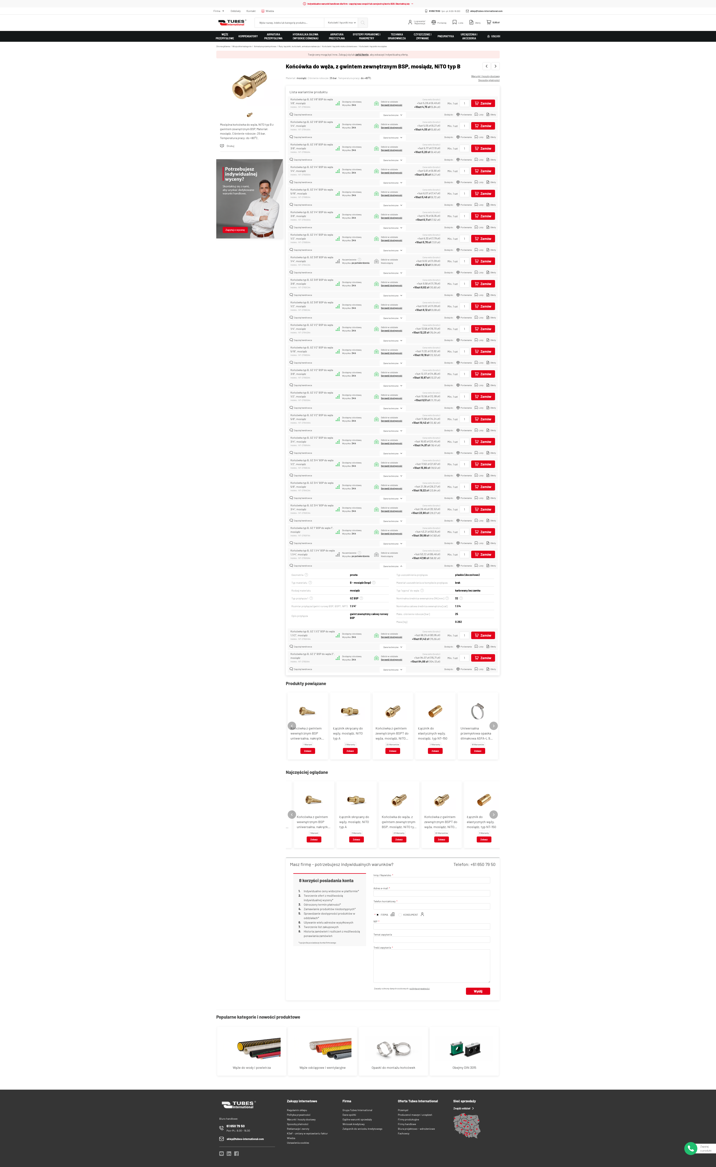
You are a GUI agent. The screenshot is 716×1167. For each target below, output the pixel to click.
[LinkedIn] (229, 1154)
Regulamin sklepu (297, 1110)
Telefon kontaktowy (384, 901)
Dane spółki (349, 1114)
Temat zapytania (382, 934)
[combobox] (341, 23)
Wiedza (270, 10)
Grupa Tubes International (357, 1110)
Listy (481, 114)
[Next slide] (493, 726)
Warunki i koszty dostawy (485, 76)
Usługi (495, 36)
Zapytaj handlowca (303, 114)
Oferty (493, 114)
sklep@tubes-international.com (486, 11)
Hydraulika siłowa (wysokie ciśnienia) (305, 36)
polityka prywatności (419, 988)
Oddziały (236, 10)
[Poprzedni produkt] (487, 66)
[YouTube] (221, 1154)
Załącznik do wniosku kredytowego (362, 1128)
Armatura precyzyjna (337, 36)
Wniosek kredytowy (354, 1124)
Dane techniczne (390, 115)
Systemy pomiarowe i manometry (366, 36)
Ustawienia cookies (298, 1142)
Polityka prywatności (298, 1114)
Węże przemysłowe (225, 36)
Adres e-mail (380, 888)
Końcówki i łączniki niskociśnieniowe (339, 46)
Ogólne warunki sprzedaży (357, 1119)
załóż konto (362, 54)
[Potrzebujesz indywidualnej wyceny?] (249, 199)
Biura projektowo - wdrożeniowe (416, 1128)
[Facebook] (236, 1154)
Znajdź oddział (461, 1108)
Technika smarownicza (397, 36)
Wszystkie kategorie (242, 46)
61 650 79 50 (434, 11)
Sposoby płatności (489, 80)
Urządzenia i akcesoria (469, 36)
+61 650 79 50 (483, 864)
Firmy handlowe (407, 1124)
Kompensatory (248, 36)
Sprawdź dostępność (391, 105)
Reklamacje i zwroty (298, 1128)
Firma (216, 10)
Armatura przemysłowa (273, 36)
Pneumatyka (446, 36)
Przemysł (403, 1110)
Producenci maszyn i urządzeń (415, 1114)
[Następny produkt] (496, 66)
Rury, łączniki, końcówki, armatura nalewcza (299, 46)
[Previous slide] (292, 726)
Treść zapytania (382, 947)
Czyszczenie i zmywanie (422, 36)
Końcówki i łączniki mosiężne (373, 46)
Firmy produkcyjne (408, 1119)
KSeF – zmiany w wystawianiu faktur (307, 1133)
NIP (375, 921)
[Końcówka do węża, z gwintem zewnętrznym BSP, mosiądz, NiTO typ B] (249, 84)
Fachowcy (403, 1133)
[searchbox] (289, 23)
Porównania (466, 114)
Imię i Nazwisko (382, 875)
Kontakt (251, 10)
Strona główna (223, 46)
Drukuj (230, 145)
